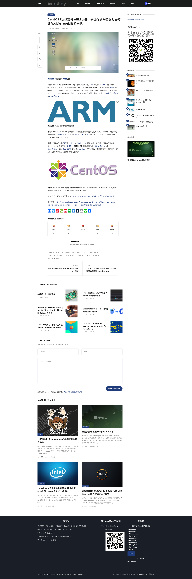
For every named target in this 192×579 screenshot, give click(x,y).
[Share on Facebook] (40, 47)
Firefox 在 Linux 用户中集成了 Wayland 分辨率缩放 (94, 294)
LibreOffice (52, 149)
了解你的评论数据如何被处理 (73, 392)
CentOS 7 (52, 79)
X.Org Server (100, 146)
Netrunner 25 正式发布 (45, 533)
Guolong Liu (74, 68)
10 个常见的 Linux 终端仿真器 (139, 160)
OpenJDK (79, 134)
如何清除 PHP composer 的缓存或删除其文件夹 (57, 441)
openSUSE (134, 538)
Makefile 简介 (141, 109)
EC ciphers (81, 143)
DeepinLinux (135, 545)
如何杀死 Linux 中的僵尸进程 (145, 82)
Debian (133, 530)
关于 (123, 3)
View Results (141, 558)
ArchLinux (134, 534)
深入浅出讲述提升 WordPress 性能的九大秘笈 (63, 269)
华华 (41, 506)
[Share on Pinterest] (40, 59)
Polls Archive (132, 562)
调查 (132, 3)
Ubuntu (133, 532)
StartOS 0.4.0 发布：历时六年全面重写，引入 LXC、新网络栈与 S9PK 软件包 (62, 526)
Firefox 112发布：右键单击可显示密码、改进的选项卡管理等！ (50, 326)
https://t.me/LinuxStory (110, 526)
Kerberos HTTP (62, 134)
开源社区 (113, 3)
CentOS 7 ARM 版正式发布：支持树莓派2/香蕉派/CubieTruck (101, 269)
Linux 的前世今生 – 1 (143, 126)
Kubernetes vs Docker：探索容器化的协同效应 (95, 310)
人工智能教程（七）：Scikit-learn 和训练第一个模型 (54, 536)
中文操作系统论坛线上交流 (136, 19)
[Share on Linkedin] (40, 65)
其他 (131, 549)
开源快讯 (51, 14)
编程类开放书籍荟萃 (143, 75)
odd (41, 457)
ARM (65, 79)
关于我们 (116, 574)
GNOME (70, 146)
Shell (40, 434)
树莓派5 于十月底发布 (46, 294)
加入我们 (123, 574)
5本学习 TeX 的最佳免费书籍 (145, 116)
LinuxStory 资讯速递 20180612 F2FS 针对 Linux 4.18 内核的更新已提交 (102, 492)
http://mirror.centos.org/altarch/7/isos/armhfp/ (93, 196)
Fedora (133, 541)
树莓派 (108, 93)
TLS (88, 134)
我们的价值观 (131, 574)
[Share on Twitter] (40, 53)
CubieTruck (54, 96)
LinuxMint (134, 543)
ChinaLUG (140, 574)
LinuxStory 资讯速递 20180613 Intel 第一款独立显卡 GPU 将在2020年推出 (58, 490)
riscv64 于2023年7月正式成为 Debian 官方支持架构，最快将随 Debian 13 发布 (50, 310)
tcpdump (82, 149)
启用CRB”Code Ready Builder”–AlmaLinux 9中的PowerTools (94, 326)
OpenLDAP (66, 149)
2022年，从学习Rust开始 (144, 90)
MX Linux (133, 547)
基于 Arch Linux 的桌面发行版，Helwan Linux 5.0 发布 (55, 529)
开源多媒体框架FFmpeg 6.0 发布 (98, 431)
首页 (77, 3)
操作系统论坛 (150, 574)
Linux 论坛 (100, 3)
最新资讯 (87, 3)
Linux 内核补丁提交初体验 (144, 122)
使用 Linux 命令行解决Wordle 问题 (143, 101)
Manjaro (133, 536)
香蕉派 (115, 93)
